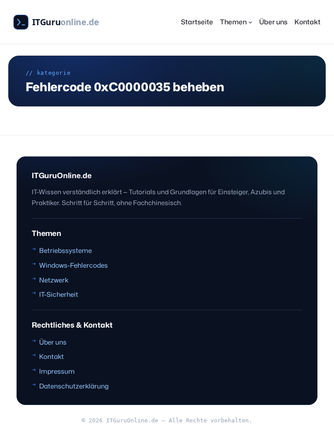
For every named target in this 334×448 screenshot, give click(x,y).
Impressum (57, 371)
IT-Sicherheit (58, 294)
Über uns (53, 342)
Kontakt (51, 356)
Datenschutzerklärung (74, 386)
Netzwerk (53, 280)
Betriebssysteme (65, 250)
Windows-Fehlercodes (73, 265)
